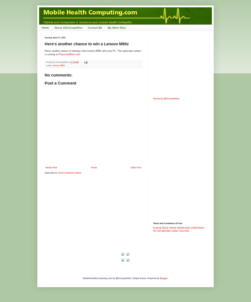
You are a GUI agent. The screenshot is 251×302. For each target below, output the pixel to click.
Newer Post (51, 167)
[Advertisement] (75, 205)
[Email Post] (85, 62)
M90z (62, 65)
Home (45, 27)
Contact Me (95, 27)
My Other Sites (117, 27)
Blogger (164, 278)
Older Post (136, 167)
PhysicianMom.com (69, 54)
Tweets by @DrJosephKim (166, 98)
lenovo (56, 65)
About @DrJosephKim (68, 27)
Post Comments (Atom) (69, 173)
